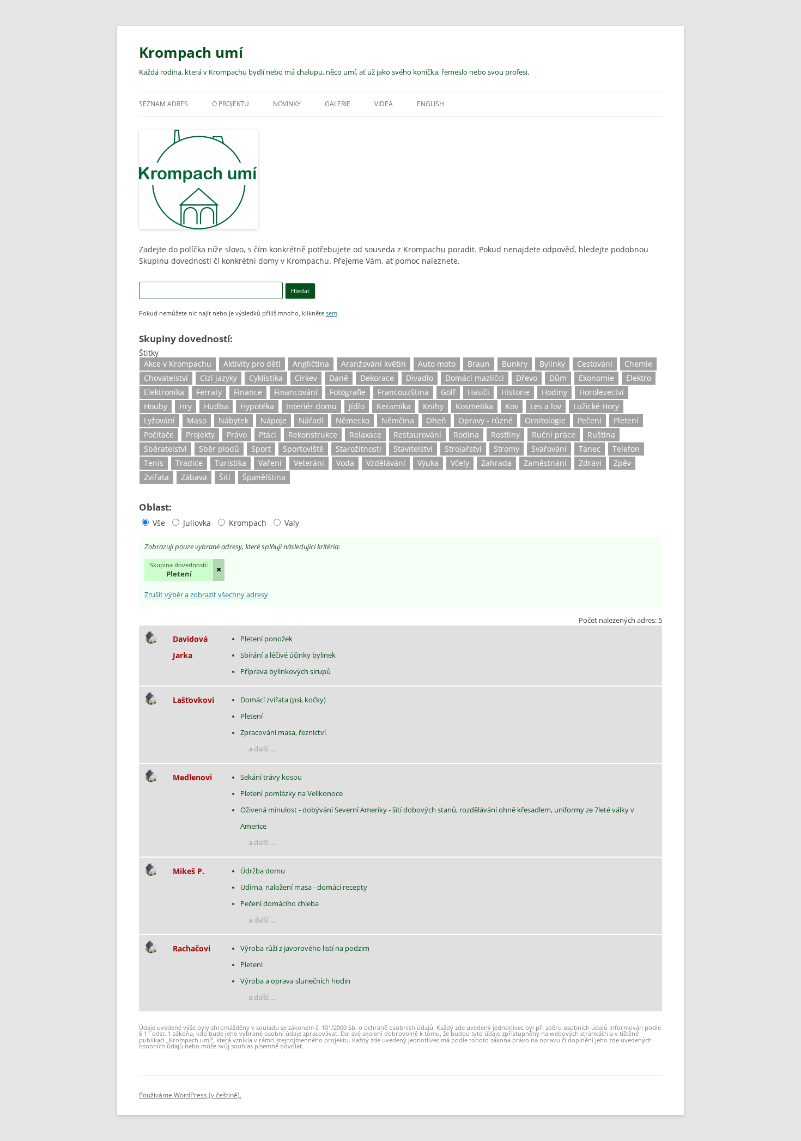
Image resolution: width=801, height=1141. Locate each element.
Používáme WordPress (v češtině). (190, 1095)
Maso (197, 420)
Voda (345, 463)
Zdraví (590, 463)
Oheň (436, 420)
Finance (248, 392)
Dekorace (377, 378)
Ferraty (209, 392)
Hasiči (478, 392)
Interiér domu (311, 406)
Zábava (194, 477)
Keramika (394, 406)
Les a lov (545, 406)
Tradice (189, 463)
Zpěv (622, 463)
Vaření (270, 463)
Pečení (590, 420)
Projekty (200, 434)
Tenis (153, 463)
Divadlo (419, 378)
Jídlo (357, 406)
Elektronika (164, 392)
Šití (224, 477)
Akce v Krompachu (177, 364)
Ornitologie (545, 420)
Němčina (397, 420)
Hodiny (554, 392)
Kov (511, 406)
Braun (479, 364)
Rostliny (505, 434)
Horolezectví (601, 392)
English (430, 103)
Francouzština (403, 392)
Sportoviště (303, 449)
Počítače (159, 434)
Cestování (594, 364)
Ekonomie (596, 378)
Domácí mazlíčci (474, 378)
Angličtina (311, 364)
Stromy (506, 449)
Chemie (638, 364)
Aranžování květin (373, 364)
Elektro (638, 378)
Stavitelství (413, 449)
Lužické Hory (596, 406)
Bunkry (514, 364)
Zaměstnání (545, 463)
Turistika (230, 463)
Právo (237, 434)
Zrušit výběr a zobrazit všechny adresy (206, 595)
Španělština (264, 477)
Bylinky (552, 364)
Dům (558, 378)
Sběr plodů (219, 449)
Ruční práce (553, 434)
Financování (296, 392)
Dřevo (526, 378)
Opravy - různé (485, 420)
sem (331, 313)
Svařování (549, 449)
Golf (448, 392)
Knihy (433, 406)
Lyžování (159, 420)
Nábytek (233, 420)
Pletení (626, 420)
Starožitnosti (358, 449)
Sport (261, 449)
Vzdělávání (385, 463)
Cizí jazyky (218, 378)
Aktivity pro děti (252, 364)
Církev (306, 378)
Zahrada (496, 463)
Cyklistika (266, 378)
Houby (155, 406)
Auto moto (437, 364)
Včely (460, 463)
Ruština (601, 434)
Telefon (626, 449)
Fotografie (348, 392)
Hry (185, 406)
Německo (352, 420)
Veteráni (309, 463)
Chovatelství (166, 378)
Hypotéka (257, 406)
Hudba (216, 406)
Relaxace (365, 434)
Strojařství (463, 449)
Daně (338, 378)
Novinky (287, 103)
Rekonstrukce (312, 434)
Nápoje (273, 420)
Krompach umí (191, 52)
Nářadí (311, 420)
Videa (383, 103)
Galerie (337, 103)
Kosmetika (474, 406)
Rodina (466, 434)
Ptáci (267, 434)
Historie (515, 392)
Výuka (428, 463)
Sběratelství (165, 449)
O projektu (230, 103)
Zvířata (156, 477)
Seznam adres (163, 103)
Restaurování (417, 434)
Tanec (589, 449)
